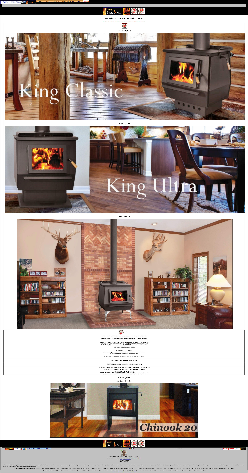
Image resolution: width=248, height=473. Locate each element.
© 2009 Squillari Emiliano (132, 471)
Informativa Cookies (121, 471)
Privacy (114, 471)
